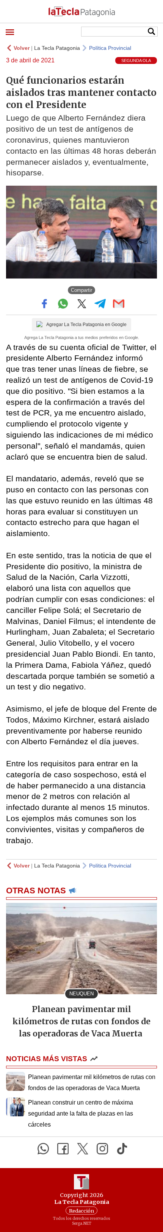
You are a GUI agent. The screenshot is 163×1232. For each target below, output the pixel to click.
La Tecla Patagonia (57, 48)
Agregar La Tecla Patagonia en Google (86, 324)
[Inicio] (81, 11)
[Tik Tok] (122, 1148)
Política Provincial (110, 48)
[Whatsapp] (43, 1148)
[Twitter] (82, 1148)
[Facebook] (63, 1148)
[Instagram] (102, 1148)
